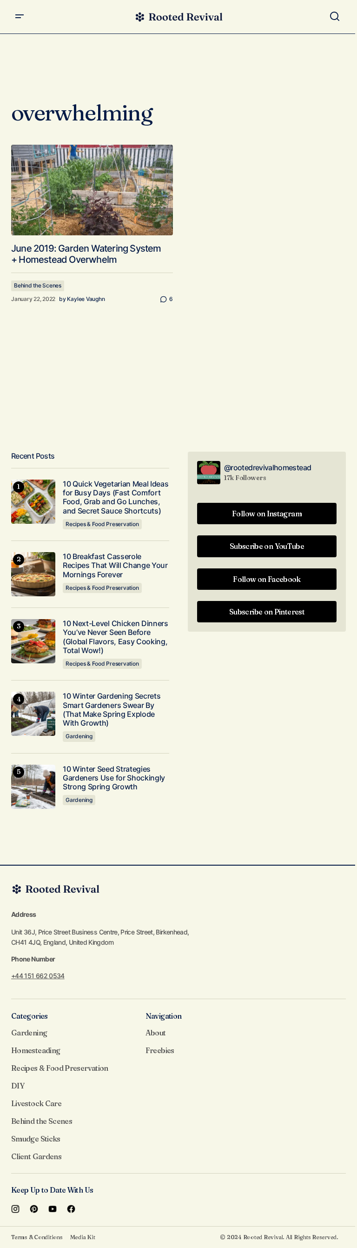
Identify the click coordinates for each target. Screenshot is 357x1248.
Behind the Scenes (37, 285)
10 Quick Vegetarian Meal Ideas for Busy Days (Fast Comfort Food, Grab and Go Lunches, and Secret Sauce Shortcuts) (115, 497)
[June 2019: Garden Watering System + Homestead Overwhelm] (92, 190)
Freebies (159, 1050)
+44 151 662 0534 (38, 976)
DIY (17, 1085)
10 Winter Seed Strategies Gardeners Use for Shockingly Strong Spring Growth (114, 778)
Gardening (79, 736)
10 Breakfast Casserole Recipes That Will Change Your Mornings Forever (115, 565)
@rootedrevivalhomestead (267, 467)
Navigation (163, 1016)
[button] (19, 16)
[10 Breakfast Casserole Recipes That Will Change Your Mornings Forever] (33, 574)
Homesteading (35, 1050)
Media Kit (82, 1237)
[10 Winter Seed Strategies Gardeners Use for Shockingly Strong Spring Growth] (33, 787)
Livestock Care (36, 1103)
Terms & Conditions (37, 1237)
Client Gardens (36, 1156)
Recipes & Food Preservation (102, 524)
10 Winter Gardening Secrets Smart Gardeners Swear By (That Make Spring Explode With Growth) (111, 709)
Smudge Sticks (35, 1138)
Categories (29, 1016)
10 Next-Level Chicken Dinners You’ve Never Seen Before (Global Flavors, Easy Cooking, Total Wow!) (115, 637)
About (155, 1032)
